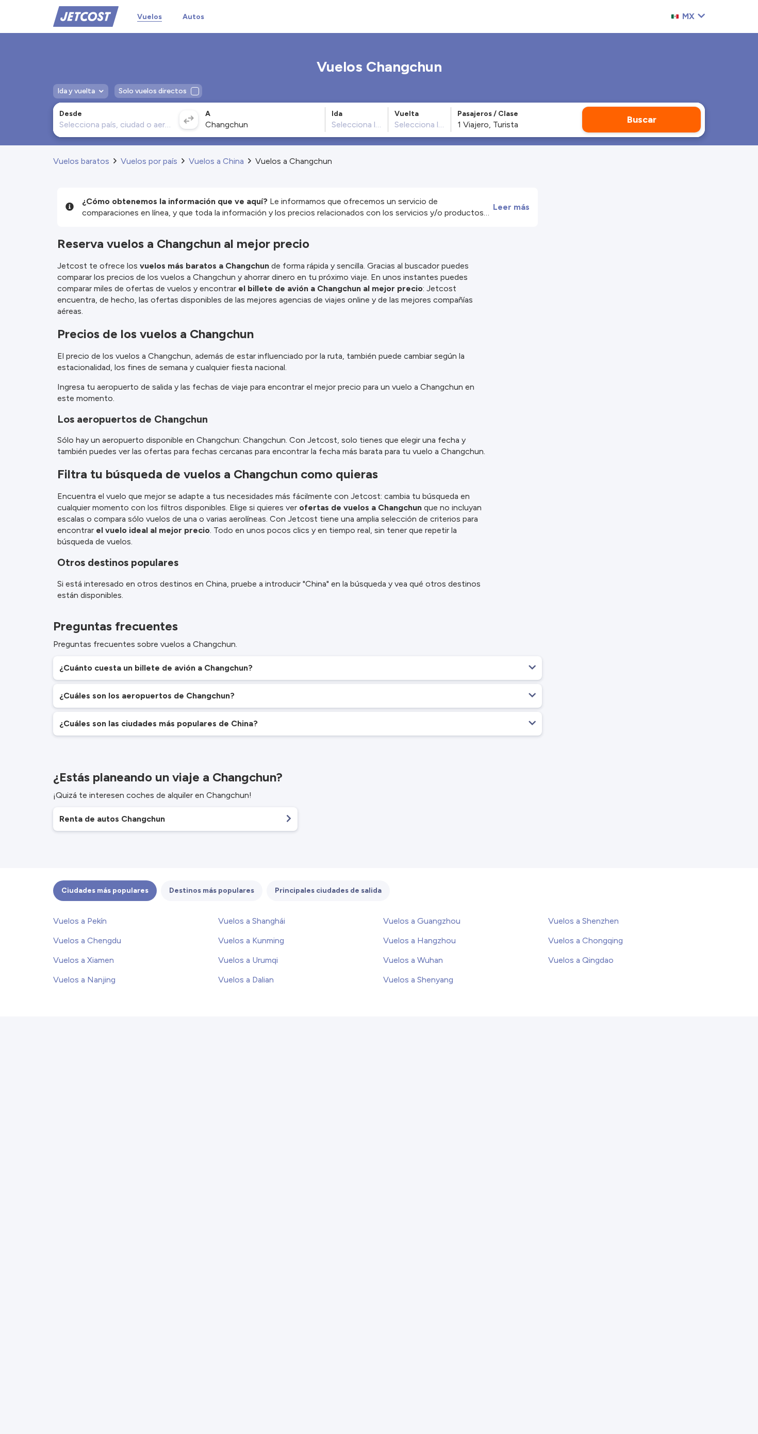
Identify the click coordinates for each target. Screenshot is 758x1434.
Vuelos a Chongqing (585, 940)
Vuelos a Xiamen (83, 960)
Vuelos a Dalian (246, 980)
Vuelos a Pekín (80, 921)
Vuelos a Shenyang (418, 980)
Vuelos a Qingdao (581, 960)
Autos (193, 16)
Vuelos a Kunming (251, 940)
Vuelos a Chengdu (87, 940)
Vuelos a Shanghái (251, 921)
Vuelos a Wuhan (413, 960)
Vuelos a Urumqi (248, 960)
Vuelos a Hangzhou (419, 940)
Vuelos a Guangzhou (421, 921)
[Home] (86, 16)
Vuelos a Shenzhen (583, 921)
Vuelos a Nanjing (84, 980)
